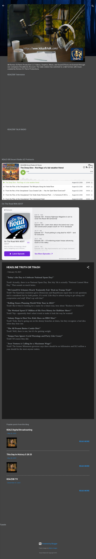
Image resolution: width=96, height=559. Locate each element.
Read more (84, 441)
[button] (88, 267)
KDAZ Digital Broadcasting (19, 430)
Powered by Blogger (49, 544)
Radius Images (53, 548)
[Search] (92, 6)
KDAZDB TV (12, 479)
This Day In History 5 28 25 (19, 454)
